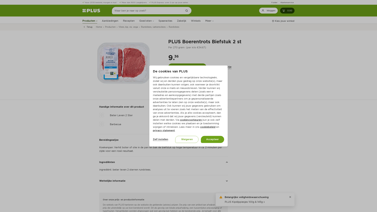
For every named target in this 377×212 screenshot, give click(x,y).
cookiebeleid (207, 127)
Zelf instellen (160, 139)
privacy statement (164, 130)
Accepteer (212, 139)
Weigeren (187, 139)
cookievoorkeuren (191, 120)
